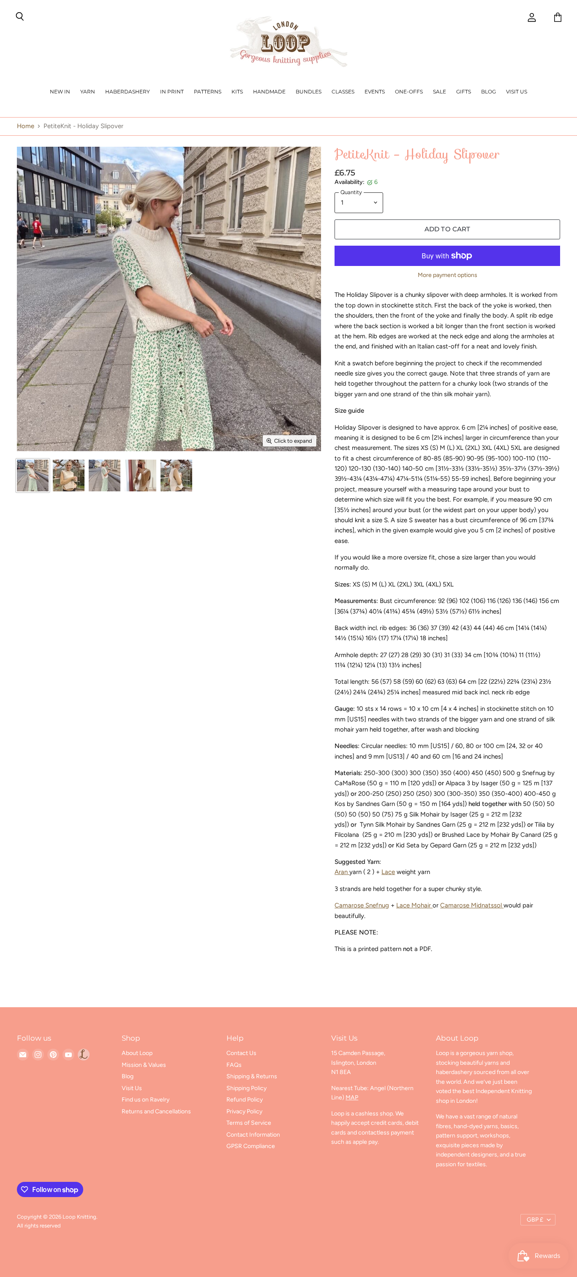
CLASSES (343, 91)
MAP (352, 1097)
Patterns (207, 91)
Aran (342, 872)
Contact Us (241, 1053)
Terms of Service (248, 1122)
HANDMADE (269, 91)
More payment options (447, 275)
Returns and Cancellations (156, 1111)
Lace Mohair (414, 905)
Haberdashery (127, 91)
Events (375, 91)
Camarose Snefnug (362, 905)
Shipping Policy (246, 1088)
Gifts (463, 91)
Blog (488, 91)
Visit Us (516, 91)
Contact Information (253, 1134)
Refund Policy (244, 1099)
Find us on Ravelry (145, 1099)
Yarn (87, 91)
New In (60, 91)
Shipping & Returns (251, 1076)
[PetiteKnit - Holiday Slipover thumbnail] (32, 475)
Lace (388, 872)
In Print (172, 91)
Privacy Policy (244, 1111)
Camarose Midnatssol (472, 905)
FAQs (234, 1065)
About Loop (137, 1053)
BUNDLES (308, 91)
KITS (237, 91)
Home (25, 126)
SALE (439, 91)
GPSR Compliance (250, 1146)
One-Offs (409, 91)
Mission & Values (144, 1065)
